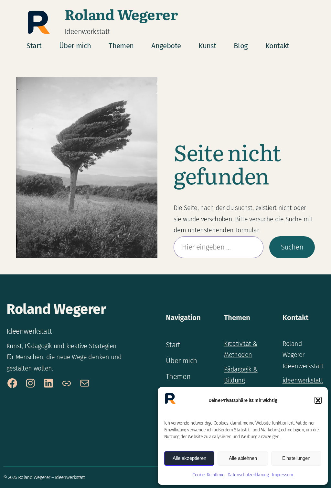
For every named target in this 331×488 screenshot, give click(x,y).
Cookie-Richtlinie (208, 475)
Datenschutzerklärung (248, 475)
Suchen (292, 247)
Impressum (282, 475)
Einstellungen (296, 458)
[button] (318, 400)
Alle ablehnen (243, 458)
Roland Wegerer (121, 14)
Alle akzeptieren (189, 458)
